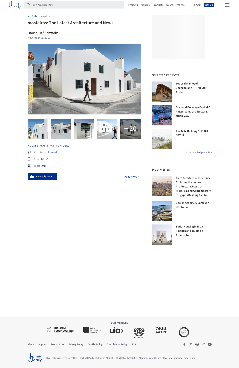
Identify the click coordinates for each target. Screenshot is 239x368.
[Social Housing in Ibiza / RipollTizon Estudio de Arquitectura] (162, 234)
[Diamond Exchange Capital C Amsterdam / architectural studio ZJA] (162, 115)
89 (42, 159)
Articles (145, 5)
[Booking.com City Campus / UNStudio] (162, 211)
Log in (197, 5)
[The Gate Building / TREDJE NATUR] (162, 139)
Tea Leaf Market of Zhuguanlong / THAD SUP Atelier (191, 88)
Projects (133, 5)
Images (180, 5)
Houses (33, 146)
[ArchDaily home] (15, 5)
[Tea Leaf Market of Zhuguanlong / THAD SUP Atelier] (162, 92)
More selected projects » (199, 152)
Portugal (62, 146)
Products (157, 5)
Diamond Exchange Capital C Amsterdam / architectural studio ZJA (193, 111)
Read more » (131, 177)
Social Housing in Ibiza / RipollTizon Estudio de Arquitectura (190, 231)
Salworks (53, 152)
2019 (44, 166)
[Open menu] (227, 5)
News (169, 5)
